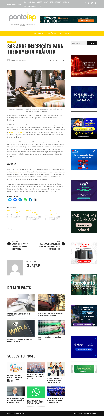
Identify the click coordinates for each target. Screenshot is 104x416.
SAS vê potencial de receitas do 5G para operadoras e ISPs (32, 213)
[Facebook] (85, 3)
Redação (13, 60)
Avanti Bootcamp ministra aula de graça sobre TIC (52, 213)
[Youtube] (95, 3)
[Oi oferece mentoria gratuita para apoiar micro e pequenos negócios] (13, 367)
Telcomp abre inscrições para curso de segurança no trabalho (50, 314)
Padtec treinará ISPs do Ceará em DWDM (49, 338)
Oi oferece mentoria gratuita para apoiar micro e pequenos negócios (14, 378)
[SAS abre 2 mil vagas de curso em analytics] (17, 302)
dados (17, 172)
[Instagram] (88, 3)
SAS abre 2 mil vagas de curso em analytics (15, 212)
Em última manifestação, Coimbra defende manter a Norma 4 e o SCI (15, 400)
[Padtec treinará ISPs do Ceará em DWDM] (48, 327)
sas (10, 229)
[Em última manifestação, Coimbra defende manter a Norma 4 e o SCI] (13, 391)
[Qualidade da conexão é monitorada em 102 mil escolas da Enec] (52, 391)
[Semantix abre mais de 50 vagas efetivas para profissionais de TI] (52, 369)
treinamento (15, 229)
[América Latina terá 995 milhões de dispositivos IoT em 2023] (32, 367)
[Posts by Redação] (8, 60)
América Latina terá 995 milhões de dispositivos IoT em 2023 (35, 376)
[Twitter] (91, 3)
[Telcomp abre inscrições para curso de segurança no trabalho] (48, 302)
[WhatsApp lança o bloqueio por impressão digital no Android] (32, 392)
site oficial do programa (16, 132)
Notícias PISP (11, 42)
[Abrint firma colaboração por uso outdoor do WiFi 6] (17, 328)
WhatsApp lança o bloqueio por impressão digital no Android (35, 402)
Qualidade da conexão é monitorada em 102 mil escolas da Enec (55, 400)
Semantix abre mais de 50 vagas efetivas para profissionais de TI (55, 380)
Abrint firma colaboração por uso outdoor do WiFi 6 (19, 340)
